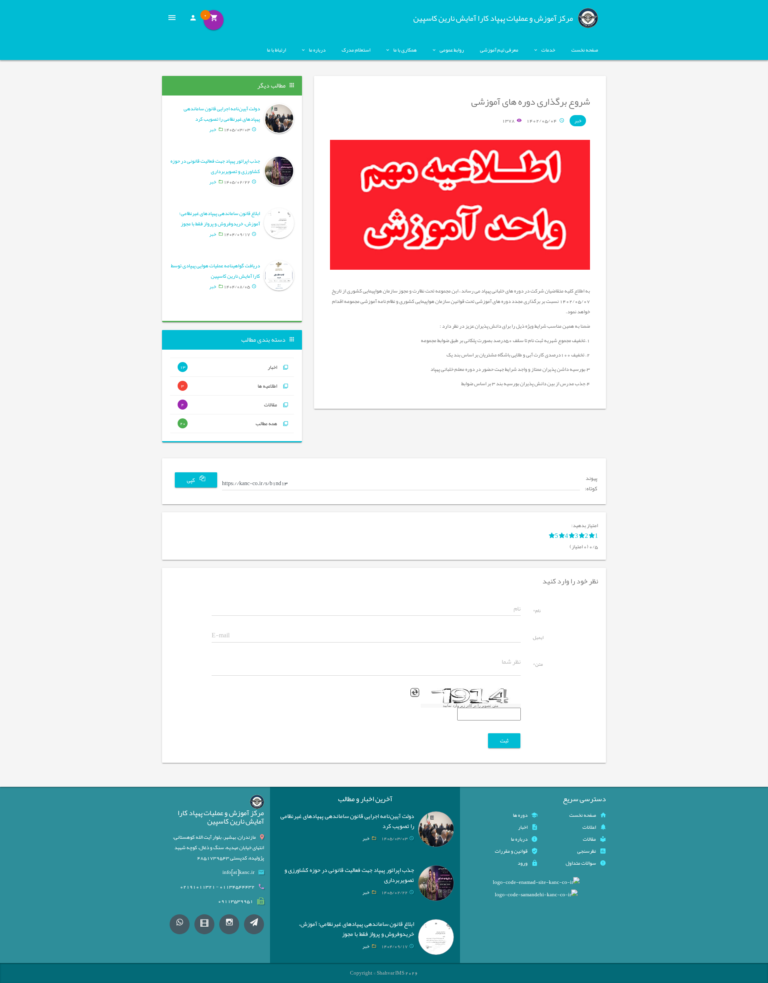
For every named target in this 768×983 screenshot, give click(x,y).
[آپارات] (204, 924)
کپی (191, 480)
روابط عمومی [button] (452, 50)
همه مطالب (229, 423)
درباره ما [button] (317, 50)
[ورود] (193, 20)
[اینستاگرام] (229, 924)
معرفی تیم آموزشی (499, 50)
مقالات (229, 405)
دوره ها (520, 815)
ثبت (504, 740)
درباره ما (519, 839)
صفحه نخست (584, 50)
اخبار (229, 367)
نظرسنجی (586, 851)
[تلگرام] (254, 924)
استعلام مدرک (356, 50)
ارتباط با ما (276, 50)
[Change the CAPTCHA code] (414, 692)
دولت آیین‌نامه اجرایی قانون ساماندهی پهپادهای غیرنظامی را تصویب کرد (222, 113)
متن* (538, 665)
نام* (537, 611)
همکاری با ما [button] (405, 50)
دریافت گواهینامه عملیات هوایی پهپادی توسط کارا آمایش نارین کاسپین (215, 271)
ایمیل (538, 638)
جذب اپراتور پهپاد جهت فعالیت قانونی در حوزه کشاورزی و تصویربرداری (215, 166)
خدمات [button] (548, 50)
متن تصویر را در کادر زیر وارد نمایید (470, 706)
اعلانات (589, 827)
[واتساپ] (180, 924)
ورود (523, 863)
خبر (577, 120)
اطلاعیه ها (229, 386)
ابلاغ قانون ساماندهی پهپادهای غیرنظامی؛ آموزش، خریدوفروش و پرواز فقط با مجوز (219, 218)
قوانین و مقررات (511, 851)
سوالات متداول (581, 863)
